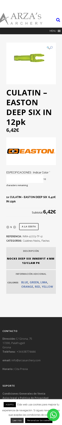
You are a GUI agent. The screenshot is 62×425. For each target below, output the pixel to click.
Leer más (17, 420)
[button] (53, 31)
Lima (44, 282)
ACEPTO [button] (10, 404)
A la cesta (29, 226)
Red (37, 286)
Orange (27, 286)
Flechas (45, 240)
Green (34, 282)
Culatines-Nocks (31, 240)
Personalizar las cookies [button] (38, 420)
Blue (24, 282)
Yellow (47, 286)
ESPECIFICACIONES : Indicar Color (28, 172)
